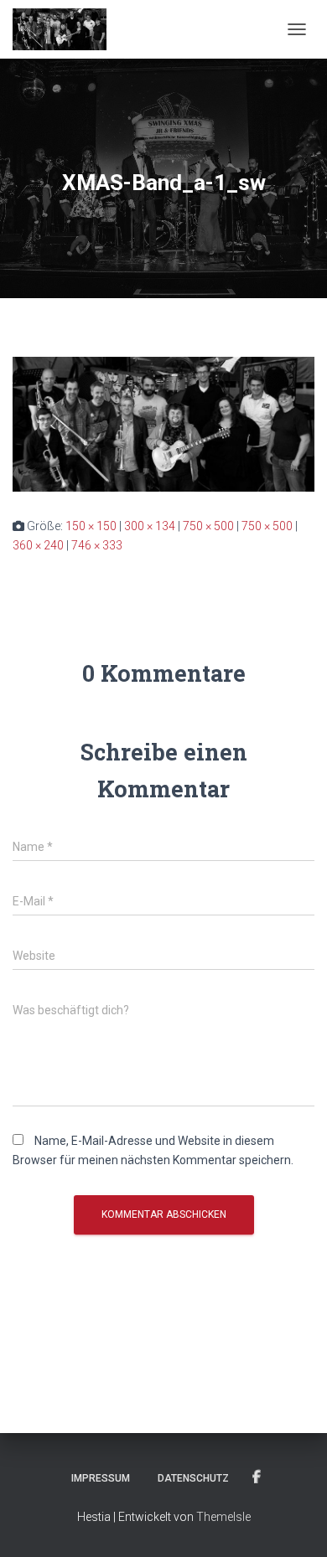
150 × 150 (91, 526)
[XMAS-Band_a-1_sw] (163, 423)
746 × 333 (96, 545)
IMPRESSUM (100, 1478)
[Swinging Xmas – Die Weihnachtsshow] (66, 29)
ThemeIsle (223, 1516)
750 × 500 (208, 526)
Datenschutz (193, 1478)
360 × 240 (38, 545)
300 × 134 (149, 526)
